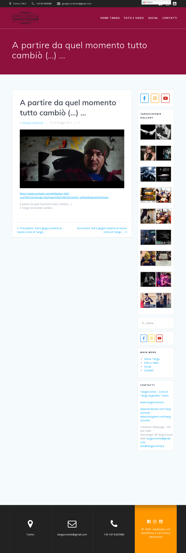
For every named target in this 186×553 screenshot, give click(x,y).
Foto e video (134, 18)
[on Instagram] (155, 98)
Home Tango (110, 18)
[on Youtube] (165, 98)
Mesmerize (155, 537)
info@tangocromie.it (152, 446)
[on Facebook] (144, 98)
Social (153, 18)
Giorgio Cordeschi (32, 122)
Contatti (169, 18)
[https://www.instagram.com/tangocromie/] (151, 338)
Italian (149, 2)
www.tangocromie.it (152, 402)
